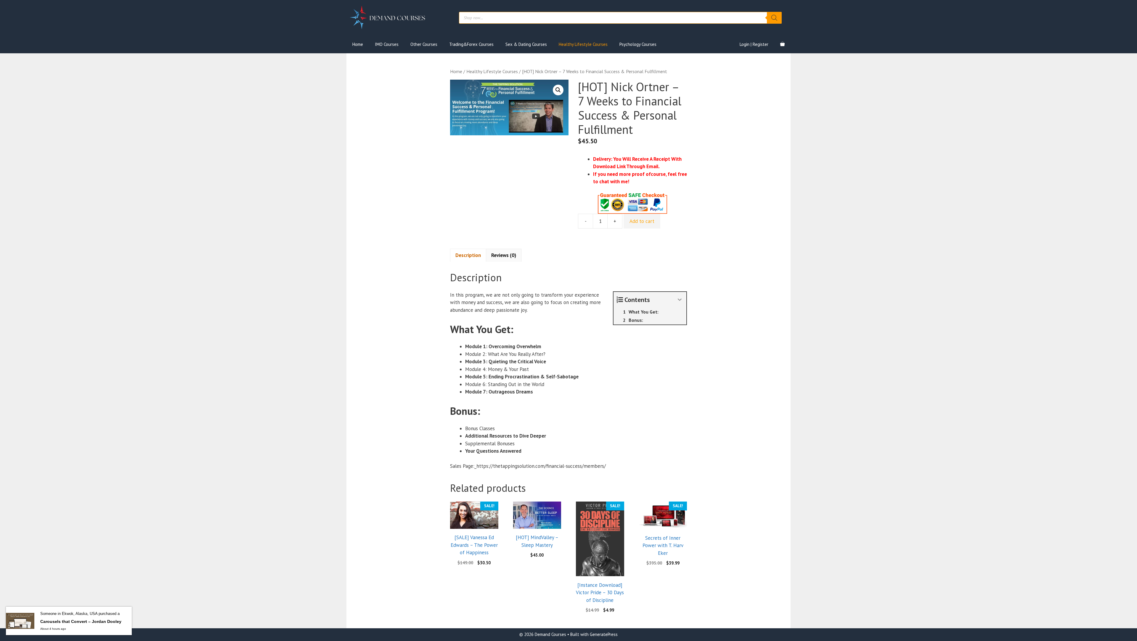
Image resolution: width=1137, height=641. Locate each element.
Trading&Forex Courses (471, 44)
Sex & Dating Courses (526, 44)
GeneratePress (604, 634)
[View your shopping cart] (782, 44)
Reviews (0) (503, 255)
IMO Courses (387, 44)
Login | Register (754, 44)
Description (468, 255)
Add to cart (641, 221)
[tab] (468, 255)
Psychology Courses (637, 44)
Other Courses (423, 44)
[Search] (774, 18)
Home (357, 44)
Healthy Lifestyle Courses (583, 44)
